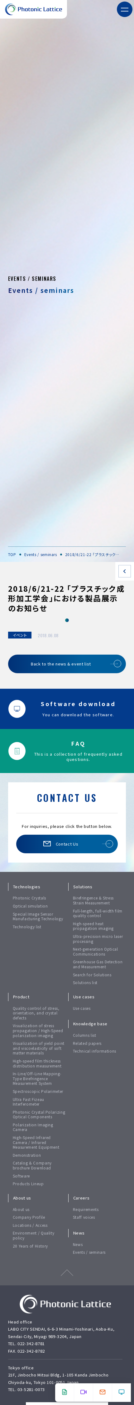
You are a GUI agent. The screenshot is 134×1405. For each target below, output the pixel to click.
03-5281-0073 (31, 1389)
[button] (124, 9)
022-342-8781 (31, 1343)
